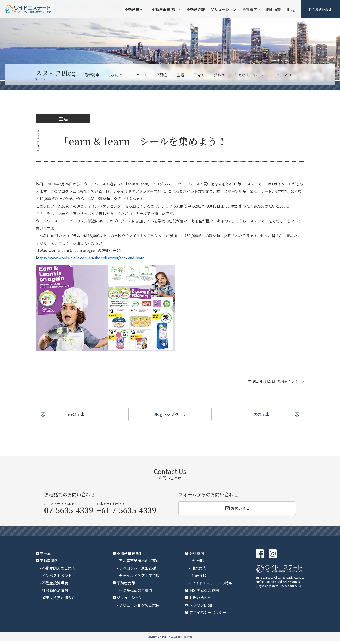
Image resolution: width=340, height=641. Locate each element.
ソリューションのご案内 (139, 605)
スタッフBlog (200, 605)
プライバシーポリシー (207, 612)
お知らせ (115, 74)
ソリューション (224, 9)
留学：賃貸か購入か (58, 597)
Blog (291, 9)
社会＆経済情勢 (55, 590)
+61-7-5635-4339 (126, 510)
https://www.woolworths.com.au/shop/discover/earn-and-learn (90, 258)
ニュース (140, 74)
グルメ (219, 74)
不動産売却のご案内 (135, 590)
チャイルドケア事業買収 (139, 575)
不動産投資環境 (55, 583)
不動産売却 (195, 9)
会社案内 (249, 9)
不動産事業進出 (165, 9)
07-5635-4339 (68, 510)
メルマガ (283, 74)
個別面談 (273, 9)
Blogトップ (170, 414)
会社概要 (199, 560)
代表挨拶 (199, 575)
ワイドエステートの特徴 (212, 583)
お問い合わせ (200, 597)
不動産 (161, 74)
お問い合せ (323, 9)
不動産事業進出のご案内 (139, 560)
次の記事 (261, 414)
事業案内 (199, 568)
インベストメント (57, 575)
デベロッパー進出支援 (137, 568)
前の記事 (76, 414)
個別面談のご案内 (204, 590)
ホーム (45, 553)
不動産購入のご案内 (58, 568)
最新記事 (91, 74)
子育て (198, 74)
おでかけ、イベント (250, 74)
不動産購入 (133, 9)
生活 (180, 74)
